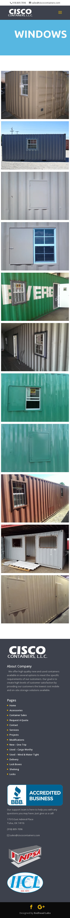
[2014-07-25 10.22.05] (35, 370)
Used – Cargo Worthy (21, 749)
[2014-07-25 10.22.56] (35, 320)
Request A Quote (19, 720)
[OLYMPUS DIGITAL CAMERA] (35, 118)
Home (13, 705)
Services (14, 729)
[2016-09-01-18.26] (35, 572)
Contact (14, 725)
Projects (14, 734)
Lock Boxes (16, 764)
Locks (13, 774)
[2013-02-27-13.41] (35, 269)
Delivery (14, 759)
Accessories (16, 710)
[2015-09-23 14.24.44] (35, 521)
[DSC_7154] (35, 168)
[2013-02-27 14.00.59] (35, 219)
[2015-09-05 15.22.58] (35, 471)
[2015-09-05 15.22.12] (35, 420)
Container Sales (18, 715)
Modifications (17, 739)
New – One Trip (18, 744)
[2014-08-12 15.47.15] (35, 622)
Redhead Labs (42, 913)
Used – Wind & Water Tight (24, 754)
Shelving (14, 769)
